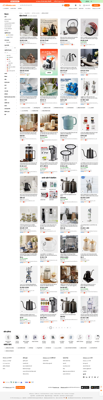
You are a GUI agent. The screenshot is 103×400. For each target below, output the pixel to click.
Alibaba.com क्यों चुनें (7, 360)
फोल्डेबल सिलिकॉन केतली (46, 110)
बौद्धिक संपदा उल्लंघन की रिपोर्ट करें (69, 371)
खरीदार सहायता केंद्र (66, 360)
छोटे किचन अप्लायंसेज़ (36, 13)
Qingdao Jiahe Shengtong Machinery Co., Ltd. (69, 201)
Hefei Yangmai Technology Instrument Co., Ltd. (89, 102)
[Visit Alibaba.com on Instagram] (92, 377)
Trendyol (66, 393)
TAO (62, 393)
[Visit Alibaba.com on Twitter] (89, 377)
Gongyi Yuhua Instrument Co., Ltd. (88, 200)
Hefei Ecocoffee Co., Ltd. (86, 170)
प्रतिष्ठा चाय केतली (83, 347)
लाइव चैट (64, 363)
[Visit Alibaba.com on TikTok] (98, 377)
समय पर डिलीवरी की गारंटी (27, 366)
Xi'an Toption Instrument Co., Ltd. (27, 290)
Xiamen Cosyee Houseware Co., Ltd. (48, 231)
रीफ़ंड (64, 368)
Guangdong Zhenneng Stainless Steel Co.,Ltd (69, 291)
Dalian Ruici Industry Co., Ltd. (66, 43)
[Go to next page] (70, 327)
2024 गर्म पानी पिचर (25, 110)
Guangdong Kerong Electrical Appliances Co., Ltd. (89, 73)
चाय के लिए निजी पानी (93, 347)
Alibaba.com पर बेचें (87, 360)
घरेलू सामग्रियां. (27, 13)
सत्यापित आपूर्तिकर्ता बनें (87, 368)
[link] (101, 387)
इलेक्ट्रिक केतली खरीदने (81, 107)
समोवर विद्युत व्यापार (37, 107)
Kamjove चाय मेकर (58, 347)
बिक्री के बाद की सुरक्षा (26, 368)
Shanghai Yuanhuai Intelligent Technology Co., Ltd (89, 231)
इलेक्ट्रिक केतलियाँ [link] (45, 13)
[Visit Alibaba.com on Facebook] (84, 377)
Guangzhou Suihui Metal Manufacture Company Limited (29, 43)
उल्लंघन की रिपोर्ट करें (66, 374)
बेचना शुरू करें (85, 363)
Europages (72, 393)
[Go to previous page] (48, 327)
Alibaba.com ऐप (64, 387)
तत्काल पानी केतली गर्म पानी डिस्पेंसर (70, 347)
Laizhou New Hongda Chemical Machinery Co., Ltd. (69, 261)
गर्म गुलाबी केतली (39, 347)
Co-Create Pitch (6, 363)
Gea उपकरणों (91, 107)
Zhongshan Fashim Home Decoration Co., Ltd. (69, 231)
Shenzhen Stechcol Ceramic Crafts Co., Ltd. (49, 102)
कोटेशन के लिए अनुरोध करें (47, 363)
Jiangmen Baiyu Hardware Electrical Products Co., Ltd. (69, 73)
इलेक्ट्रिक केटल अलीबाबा (10, 347)
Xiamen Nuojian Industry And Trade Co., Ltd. (89, 291)
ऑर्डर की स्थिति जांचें (86, 366)
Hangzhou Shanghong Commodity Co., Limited (69, 170)
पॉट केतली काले (48, 347)
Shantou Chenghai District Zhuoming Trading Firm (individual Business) (49, 139)
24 (67, 327)
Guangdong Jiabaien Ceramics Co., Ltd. (28, 102)
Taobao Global (57, 393)
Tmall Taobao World (44, 393)
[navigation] (11, 171)
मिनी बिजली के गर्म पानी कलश (58, 107)
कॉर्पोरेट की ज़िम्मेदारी (6, 366)
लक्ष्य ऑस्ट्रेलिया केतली (21, 347)
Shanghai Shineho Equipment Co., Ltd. (89, 138)
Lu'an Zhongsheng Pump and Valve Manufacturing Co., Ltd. (69, 102)
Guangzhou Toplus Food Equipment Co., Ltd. (49, 171)
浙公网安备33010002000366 (74, 397)
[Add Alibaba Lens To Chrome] (20, 387)
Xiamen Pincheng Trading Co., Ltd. (27, 200)
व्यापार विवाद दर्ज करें (66, 366)
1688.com (37, 393)
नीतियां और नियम (26, 374)
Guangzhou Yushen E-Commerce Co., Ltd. (29, 138)
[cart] (80, 5)
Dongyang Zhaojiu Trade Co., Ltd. (88, 44)
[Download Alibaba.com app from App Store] (85, 387)
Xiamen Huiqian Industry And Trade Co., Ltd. (29, 171)
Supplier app (56, 387)
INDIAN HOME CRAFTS (25, 73)
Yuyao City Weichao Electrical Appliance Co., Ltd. (69, 138)
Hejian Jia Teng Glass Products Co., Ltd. (48, 260)
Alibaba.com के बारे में (7, 357)
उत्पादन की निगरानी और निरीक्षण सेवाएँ (29, 371)
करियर (4, 368)
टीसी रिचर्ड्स (31, 347)
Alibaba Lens (8, 387)
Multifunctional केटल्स (26, 107)
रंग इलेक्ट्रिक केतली (35, 110)
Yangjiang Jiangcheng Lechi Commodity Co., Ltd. (49, 43)
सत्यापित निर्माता (45, 360)
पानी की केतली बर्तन (70, 107)
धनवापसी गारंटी (25, 363)
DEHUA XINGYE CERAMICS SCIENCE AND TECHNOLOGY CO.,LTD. (29, 231)
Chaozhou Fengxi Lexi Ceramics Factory (28, 261)
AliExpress (31, 393)
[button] (63, 5)
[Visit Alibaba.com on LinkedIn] (86, 377)
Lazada (51, 393)
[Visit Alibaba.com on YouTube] (95, 377)
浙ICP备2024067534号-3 (87, 397)
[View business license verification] (64, 398)
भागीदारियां (85, 371)
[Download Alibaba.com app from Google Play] (95, 387)
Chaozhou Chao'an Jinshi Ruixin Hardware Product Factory (49, 291)
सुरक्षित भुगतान (25, 360)
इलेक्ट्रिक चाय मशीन (47, 107)
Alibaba (20, 13)
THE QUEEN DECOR (85, 260)
